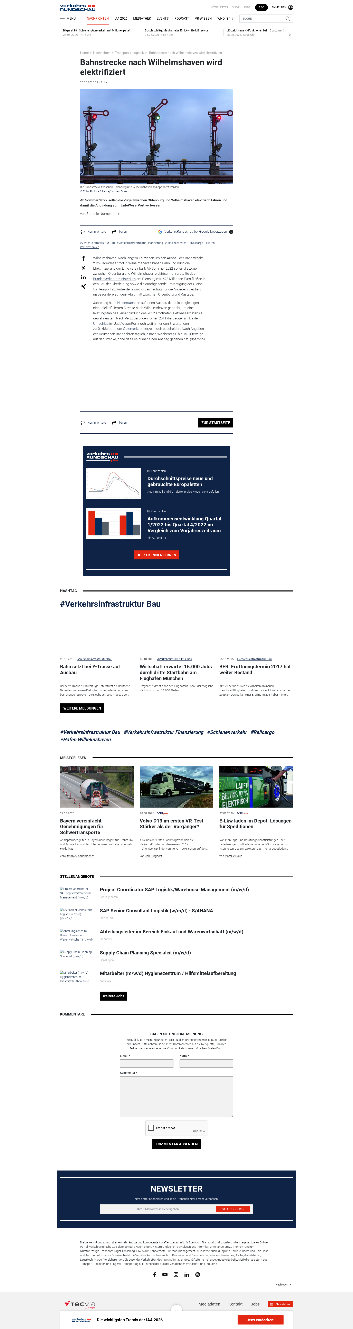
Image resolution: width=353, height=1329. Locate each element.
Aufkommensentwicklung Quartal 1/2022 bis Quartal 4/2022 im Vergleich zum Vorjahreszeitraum (184, 524)
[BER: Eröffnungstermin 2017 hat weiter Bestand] (256, 633)
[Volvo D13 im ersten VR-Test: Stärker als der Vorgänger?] (176, 787)
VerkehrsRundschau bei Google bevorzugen (195, 231)
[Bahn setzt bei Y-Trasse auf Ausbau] (97, 633)
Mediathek (142, 18)
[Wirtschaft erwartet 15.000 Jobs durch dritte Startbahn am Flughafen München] (176, 633)
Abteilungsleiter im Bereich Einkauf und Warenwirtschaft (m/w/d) (171, 932)
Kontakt (235, 1304)
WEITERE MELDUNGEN (82, 708)
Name (183, 1055)
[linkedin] (186, 1274)
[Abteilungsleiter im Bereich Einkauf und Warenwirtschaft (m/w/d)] (77, 935)
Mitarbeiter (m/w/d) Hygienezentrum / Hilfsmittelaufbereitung (168, 973)
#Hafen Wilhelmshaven (85, 739)
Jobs (246, 7)
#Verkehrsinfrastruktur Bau (110, 604)
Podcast (181, 18)
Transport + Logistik (129, 53)
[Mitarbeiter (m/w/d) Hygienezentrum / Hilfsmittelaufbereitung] (77, 976)
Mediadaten (209, 1304)
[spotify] (197, 1274)
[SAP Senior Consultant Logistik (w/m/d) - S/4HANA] (77, 914)
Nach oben (282, 1284)
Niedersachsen (128, 303)
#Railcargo (262, 732)
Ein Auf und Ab (156, 537)
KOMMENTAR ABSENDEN (176, 1144)
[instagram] (176, 1274)
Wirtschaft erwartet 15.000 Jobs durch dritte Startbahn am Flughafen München (176, 672)
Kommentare (96, 231)
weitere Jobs (113, 996)
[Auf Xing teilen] (83, 286)
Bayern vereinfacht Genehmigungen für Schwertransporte (81, 827)
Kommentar (127, 1072)
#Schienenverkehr (227, 732)
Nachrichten (98, 18)
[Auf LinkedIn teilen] (83, 277)
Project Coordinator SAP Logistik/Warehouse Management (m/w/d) (174, 890)
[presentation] (290, 35)
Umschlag (100, 323)
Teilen (122, 231)
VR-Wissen (203, 18)
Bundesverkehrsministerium (114, 279)
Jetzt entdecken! (260, 1320)
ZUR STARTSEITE (215, 423)
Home (84, 53)
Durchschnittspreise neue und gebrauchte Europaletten (180, 481)
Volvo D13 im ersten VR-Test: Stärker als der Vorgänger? (172, 824)
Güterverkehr (133, 329)
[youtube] (165, 1274)
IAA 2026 (120, 18)
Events (163, 18)
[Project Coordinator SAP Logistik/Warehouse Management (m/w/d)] (77, 893)
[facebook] (154, 1274)
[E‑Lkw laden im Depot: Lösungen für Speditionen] (256, 787)
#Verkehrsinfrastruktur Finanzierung (163, 732)
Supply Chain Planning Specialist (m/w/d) (145, 953)
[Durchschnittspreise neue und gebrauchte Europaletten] (113, 483)
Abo (261, 7)
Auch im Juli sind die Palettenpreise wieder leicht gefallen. (183, 491)
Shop (236, 7)
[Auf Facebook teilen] (83, 257)
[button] (176, 1307)
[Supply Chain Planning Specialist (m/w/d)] (77, 954)
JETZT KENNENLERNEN (156, 555)
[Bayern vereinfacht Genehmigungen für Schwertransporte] (97, 787)
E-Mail (124, 1055)
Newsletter (219, 7)
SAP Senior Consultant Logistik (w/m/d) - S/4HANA (156, 911)
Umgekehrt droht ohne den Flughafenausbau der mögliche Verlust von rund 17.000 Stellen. (176, 688)
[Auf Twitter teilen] (83, 267)
